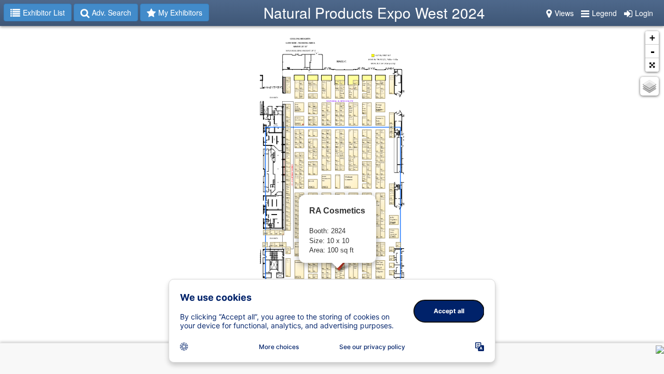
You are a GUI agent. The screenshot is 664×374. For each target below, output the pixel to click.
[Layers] (649, 86)
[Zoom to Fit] (652, 65)
